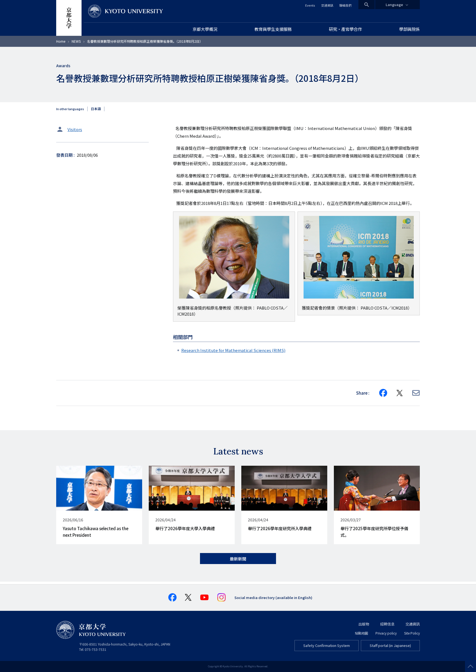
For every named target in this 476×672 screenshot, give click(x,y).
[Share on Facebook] (383, 393)
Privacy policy (386, 633)
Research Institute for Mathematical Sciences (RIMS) (233, 350)
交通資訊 (327, 5)
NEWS (76, 41)
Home (60, 41)
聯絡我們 (345, 5)
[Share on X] (399, 393)
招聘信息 (387, 624)
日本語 (96, 109)
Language (394, 4)
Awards (63, 65)
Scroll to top (470, 666)
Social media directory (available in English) (273, 597)
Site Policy (412, 633)
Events (310, 5)
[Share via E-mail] (416, 393)
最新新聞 (238, 559)
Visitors (74, 129)
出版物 (363, 624)
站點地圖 (361, 633)
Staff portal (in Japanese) (390, 645)
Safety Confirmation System (326, 645)
